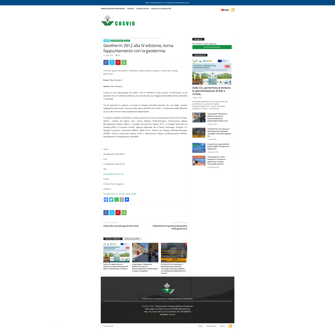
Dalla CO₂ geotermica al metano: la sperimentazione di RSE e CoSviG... (211, 91)
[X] (112, 62)
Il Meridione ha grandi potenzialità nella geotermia (170, 227)
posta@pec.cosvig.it (167, 314)
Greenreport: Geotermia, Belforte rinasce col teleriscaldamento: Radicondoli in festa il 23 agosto (145, 267)
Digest (127, 41)
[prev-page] (183, 241)
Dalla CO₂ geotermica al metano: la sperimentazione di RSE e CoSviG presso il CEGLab (115, 266)
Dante (201, 326)
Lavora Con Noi (142, 9)
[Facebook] (106, 62)
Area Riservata (211, 326)
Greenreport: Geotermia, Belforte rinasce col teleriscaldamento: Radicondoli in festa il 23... (218, 117)
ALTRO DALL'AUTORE (131, 239)
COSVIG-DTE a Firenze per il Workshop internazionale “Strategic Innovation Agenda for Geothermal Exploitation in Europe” (173, 268)
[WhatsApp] (124, 62)
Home (105, 38)
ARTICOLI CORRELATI (112, 239)
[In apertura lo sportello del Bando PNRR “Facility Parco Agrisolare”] (198, 148)
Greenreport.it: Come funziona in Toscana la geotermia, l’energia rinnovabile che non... (216, 160)
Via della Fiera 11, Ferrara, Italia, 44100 (119, 194)
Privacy (222, 326)
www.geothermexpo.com (113, 174)
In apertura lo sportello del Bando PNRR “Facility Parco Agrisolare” (218, 146)
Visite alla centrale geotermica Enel (121, 226)
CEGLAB (106, 261)
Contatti (130, 9)
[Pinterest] (118, 62)
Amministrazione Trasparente (113, 9)
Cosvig (111, 38)
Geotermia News (117, 41)
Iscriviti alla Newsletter (161, 9)
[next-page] (186, 241)
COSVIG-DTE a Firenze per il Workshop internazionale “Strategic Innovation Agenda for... (219, 132)
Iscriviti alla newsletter (212, 47)
